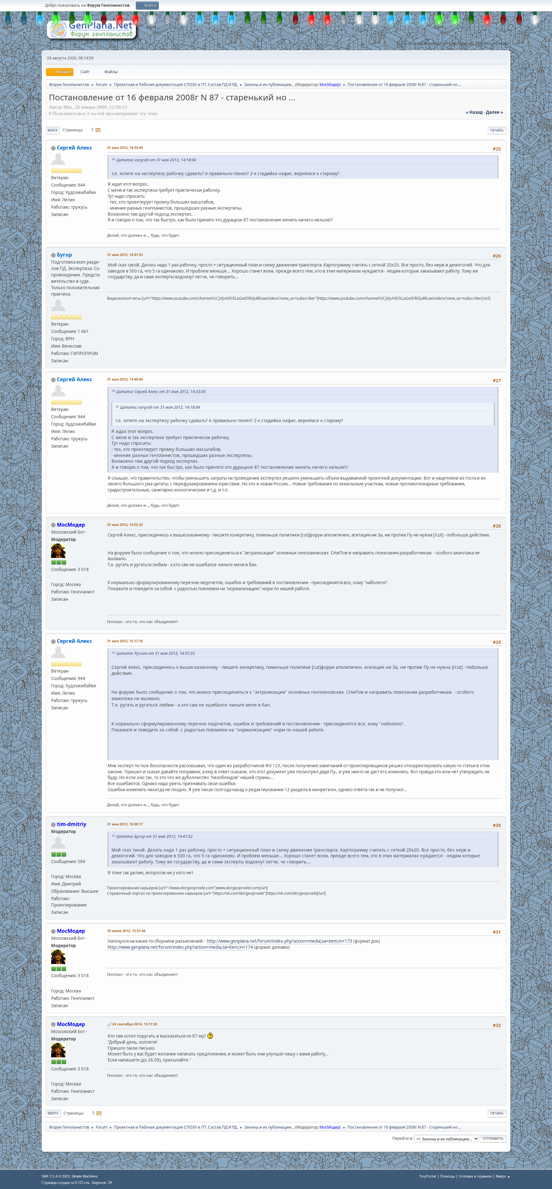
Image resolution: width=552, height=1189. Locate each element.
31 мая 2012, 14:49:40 (125, 379)
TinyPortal (427, 1176)
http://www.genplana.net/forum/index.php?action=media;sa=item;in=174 (180, 947)
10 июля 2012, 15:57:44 (126, 930)
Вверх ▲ (503, 1176)
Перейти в (402, 1138)
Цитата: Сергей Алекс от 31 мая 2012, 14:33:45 (161, 391)
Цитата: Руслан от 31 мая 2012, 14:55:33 (155, 653)
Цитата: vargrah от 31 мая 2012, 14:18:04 (156, 160)
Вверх (53, 1113)
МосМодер (329, 84)
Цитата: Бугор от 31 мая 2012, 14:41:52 (154, 836)
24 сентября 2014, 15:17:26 (134, 1024)
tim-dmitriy (71, 824)
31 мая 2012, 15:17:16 (125, 640)
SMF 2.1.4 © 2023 (56, 1176)
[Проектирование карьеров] (53, 869)
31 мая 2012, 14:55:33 (125, 524)
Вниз (52, 130)
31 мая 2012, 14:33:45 (125, 147)
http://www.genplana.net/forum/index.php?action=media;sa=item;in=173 (279, 941)
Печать (496, 130)
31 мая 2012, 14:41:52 (125, 254)
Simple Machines (85, 1176)
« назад (474, 112)
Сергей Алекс (74, 147)
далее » (494, 112)
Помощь (447, 1176)
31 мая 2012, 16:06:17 (125, 824)
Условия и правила (475, 1176)
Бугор (64, 254)
